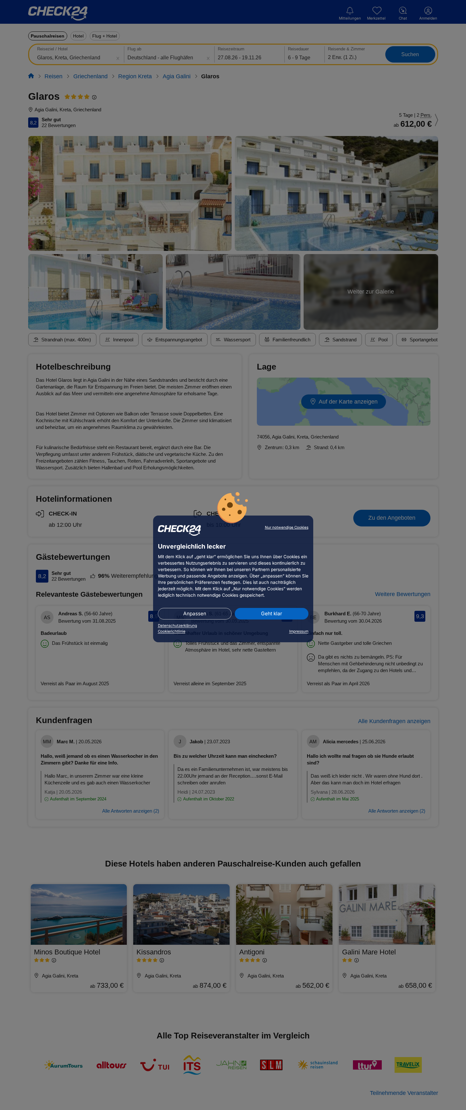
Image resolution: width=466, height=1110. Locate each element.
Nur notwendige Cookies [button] (286, 527)
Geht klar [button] (271, 613)
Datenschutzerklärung (177, 625)
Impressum (298, 631)
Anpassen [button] (194, 613)
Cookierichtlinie (171, 631)
